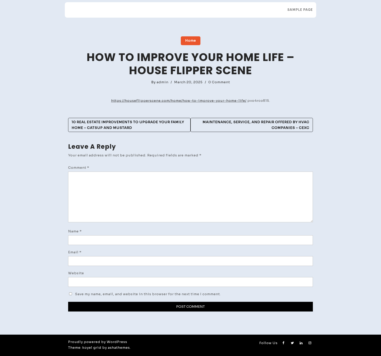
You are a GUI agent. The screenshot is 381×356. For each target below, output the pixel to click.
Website (76, 273)
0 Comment (219, 82)
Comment (78, 167)
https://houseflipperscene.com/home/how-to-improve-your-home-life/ (179, 100)
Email (75, 252)
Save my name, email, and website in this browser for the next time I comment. (148, 294)
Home (190, 40)
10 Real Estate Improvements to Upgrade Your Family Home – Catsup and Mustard (128, 125)
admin (162, 82)
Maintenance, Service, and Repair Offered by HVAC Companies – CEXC (256, 125)
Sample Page (300, 10)
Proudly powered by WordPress (97, 342)
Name (75, 231)
